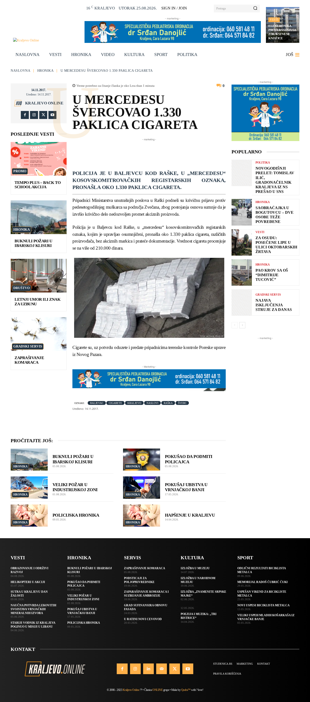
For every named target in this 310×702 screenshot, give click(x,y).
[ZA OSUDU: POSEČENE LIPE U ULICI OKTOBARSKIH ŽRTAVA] (242, 242)
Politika (263, 162)
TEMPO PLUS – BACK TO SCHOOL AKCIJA (38, 184)
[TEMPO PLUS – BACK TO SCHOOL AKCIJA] (39, 159)
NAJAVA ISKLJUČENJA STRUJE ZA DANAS (274, 305)
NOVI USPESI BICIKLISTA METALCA (263, 605)
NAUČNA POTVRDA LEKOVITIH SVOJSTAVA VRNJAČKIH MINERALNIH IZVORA (33, 609)
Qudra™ (186, 690)
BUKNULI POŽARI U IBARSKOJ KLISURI (33, 243)
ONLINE (157, 690)
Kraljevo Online (44, 103)
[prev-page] (235, 325)
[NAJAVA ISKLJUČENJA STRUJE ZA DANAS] (242, 302)
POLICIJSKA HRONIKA (76, 515)
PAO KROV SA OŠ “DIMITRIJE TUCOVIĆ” (272, 275)
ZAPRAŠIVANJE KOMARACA (29, 360)
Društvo (21, 288)
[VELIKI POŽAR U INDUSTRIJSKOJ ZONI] (29, 487)
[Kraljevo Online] (46, 40)
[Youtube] (52, 115)
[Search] (255, 8)
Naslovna (20, 70)
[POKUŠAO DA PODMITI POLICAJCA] (141, 460)
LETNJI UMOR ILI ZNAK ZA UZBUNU (37, 301)
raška (168, 403)
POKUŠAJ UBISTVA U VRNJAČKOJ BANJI (186, 487)
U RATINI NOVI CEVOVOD (143, 619)
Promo (19, 171)
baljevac (96, 403)
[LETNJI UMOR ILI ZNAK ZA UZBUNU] (39, 275)
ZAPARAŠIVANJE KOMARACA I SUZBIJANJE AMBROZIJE (146, 593)
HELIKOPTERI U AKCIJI (28, 582)
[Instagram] (34, 115)
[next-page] (242, 325)
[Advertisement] (160, 153)
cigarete (115, 403)
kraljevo (134, 403)
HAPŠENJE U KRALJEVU (190, 515)
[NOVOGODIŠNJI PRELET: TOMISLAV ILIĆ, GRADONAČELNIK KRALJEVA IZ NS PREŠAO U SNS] (242, 173)
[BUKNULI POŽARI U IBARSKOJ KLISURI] (39, 217)
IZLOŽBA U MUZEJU (195, 568)
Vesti (274, 19)
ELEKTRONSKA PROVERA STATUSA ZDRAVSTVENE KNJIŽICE (282, 32)
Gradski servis (27, 346)
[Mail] (161, 668)
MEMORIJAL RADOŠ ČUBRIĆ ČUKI (262, 582)
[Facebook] (25, 115)
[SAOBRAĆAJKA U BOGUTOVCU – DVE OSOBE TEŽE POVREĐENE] (242, 212)
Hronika (45, 70)
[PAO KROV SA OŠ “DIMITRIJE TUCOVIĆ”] (242, 272)
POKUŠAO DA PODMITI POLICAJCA (83, 584)
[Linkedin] (148, 668)
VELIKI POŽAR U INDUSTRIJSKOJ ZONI (75, 487)
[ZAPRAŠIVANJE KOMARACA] (39, 334)
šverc (182, 403)
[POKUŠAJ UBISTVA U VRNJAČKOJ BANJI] (141, 487)
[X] (43, 115)
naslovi (152, 403)
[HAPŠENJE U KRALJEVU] (141, 516)
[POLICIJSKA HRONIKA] (29, 516)
